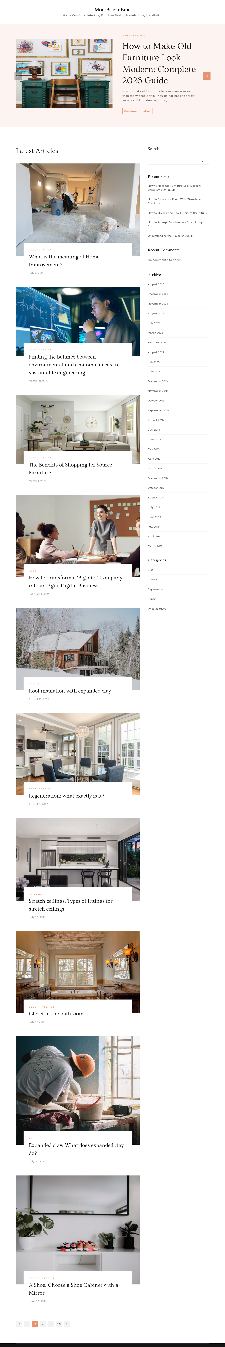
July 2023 (154, 323)
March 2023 (155, 332)
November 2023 (158, 303)
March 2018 (155, 546)
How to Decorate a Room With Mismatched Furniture (175, 201)
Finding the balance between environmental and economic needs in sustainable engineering (73, 365)
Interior (36, 894)
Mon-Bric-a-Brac (112, 10)
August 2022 (156, 352)
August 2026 (156, 284)
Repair (34, 684)
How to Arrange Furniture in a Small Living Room (175, 224)
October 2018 (156, 487)
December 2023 (158, 293)
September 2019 (158, 410)
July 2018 (154, 507)
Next (67, 1324)
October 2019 (156, 400)
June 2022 (154, 371)
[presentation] (207, 76)
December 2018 (158, 478)
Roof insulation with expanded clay (70, 691)
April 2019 (154, 458)
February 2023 (157, 342)
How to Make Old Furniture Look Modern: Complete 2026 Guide (174, 187)
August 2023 (156, 313)
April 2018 (154, 536)
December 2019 (158, 381)
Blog (33, 571)
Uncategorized (157, 608)
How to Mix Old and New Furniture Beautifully (177, 212)
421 (59, 1324)
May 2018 (154, 526)
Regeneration (134, 35)
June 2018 (154, 517)
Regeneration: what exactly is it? (66, 796)
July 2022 (154, 361)
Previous (19, 1324)
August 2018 (156, 497)
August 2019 (156, 420)
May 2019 (154, 449)
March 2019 (155, 468)
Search (153, 149)
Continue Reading (137, 111)
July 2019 (154, 429)
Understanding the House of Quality (170, 235)
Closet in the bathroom (56, 1014)
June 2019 (154, 439)
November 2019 (158, 390)
